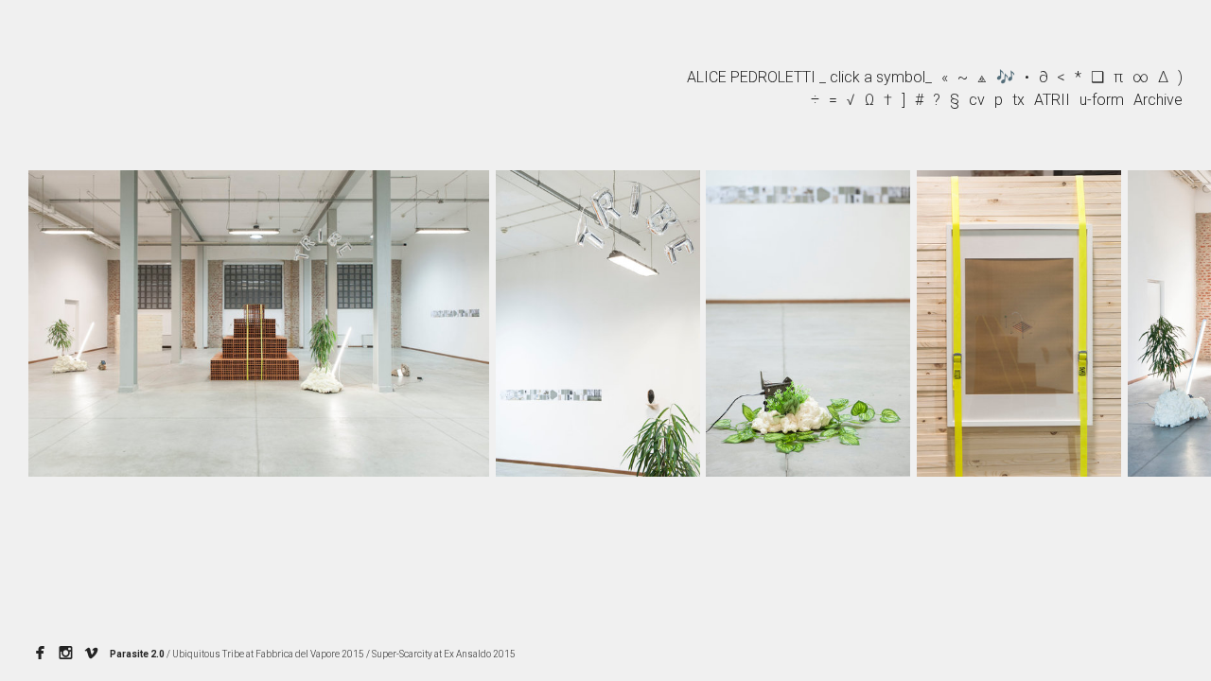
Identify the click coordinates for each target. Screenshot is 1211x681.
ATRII (1052, 100)
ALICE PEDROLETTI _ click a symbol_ (809, 77)
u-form (1101, 100)
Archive (1158, 100)
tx (1018, 100)
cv (977, 100)
